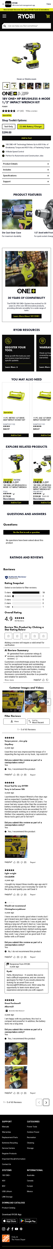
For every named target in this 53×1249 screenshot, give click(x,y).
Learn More (10, 367)
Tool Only (8, 126)
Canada (30, 1181)
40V (3, 1181)
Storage (30, 1148)
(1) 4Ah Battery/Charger (31, 126)
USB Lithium (7, 1191)
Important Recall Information (13, 1159)
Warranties (6, 1132)
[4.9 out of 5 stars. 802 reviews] (7, 493)
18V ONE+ (6, 1175)
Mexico (30, 1191)
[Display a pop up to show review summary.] (14, 494)
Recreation (31, 1137)
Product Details (10, 164)
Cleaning (30, 1143)
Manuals (5, 1127)
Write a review (31, 111)
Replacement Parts (10, 1137)
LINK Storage (7, 1197)
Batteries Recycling (10, 1143)
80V (3, 1186)
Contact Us (6, 1164)
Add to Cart (26, 138)
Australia (30, 1175)
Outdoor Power (33, 1132)
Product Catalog (8, 1208)
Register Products (9, 1154)
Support (7, 181)
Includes (7, 170)
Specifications (10, 175)
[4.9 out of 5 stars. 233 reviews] (37, 493)
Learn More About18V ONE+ (26, 316)
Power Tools (32, 1127)
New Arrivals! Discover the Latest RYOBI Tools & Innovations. (27, 10)
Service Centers (8, 1148)
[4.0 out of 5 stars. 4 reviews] (7, 426)
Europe (30, 1186)
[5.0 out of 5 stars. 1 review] (37, 426)
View (48, 4)
